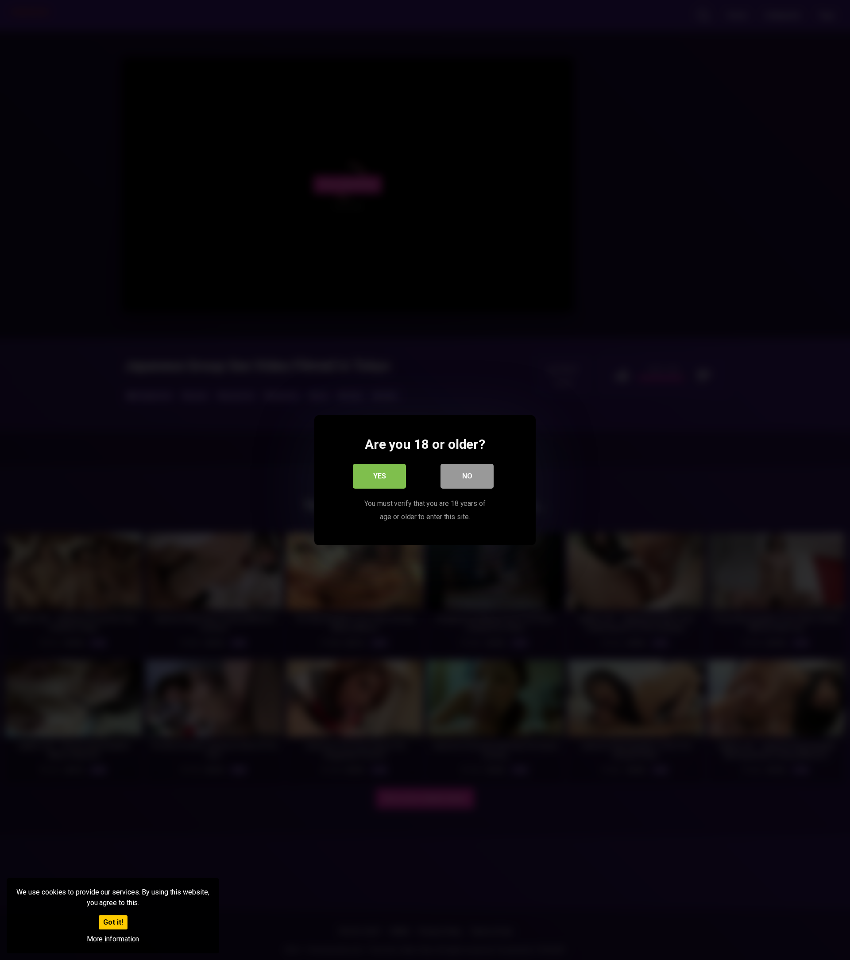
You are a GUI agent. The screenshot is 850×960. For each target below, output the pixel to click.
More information (113, 939)
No (467, 475)
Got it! (113, 922)
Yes (379, 475)
